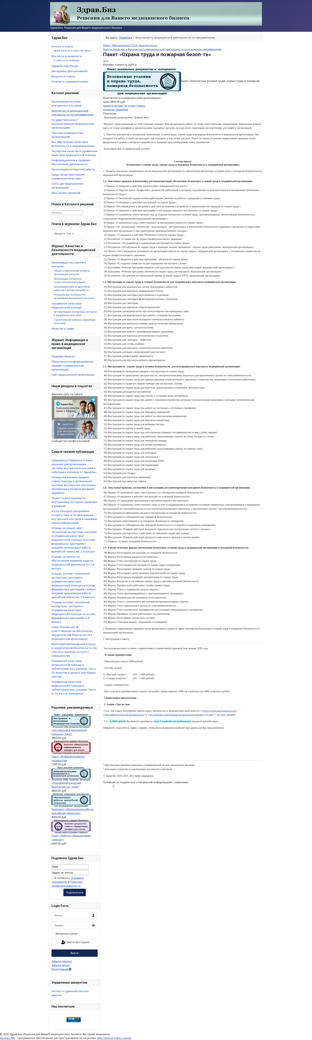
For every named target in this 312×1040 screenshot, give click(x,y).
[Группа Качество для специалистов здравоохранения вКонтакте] (75, 429)
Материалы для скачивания (69, 71)
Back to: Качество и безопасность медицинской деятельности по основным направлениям (162, 49)
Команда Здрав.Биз (115, 109)
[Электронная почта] (107, 61)
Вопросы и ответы (63, 76)
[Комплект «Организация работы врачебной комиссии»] (71, 800)
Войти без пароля (77, 942)
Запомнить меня (66, 933)
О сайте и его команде (66, 60)
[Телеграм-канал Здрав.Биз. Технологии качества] (75, 408)
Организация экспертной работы (73, 169)
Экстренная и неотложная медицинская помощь (175, 714)
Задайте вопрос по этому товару (124, 105)
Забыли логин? (61, 965)
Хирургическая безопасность (219, 710)
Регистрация (60, 969)
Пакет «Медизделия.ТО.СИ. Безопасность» (130, 45)
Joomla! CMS (7, 1038)
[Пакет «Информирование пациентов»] (71, 747)
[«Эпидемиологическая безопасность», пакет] (71, 773)
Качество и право (63, 328)
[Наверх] (306, 1034)
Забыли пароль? (62, 961)
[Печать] (104, 61)
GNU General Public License (114, 1038)
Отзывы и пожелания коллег (70, 81)
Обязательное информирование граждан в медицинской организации (72, 365)
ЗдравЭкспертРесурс (65, 66)
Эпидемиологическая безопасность (123, 714)
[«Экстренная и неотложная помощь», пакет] (71, 720)
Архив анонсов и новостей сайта (72, 50)
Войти (75, 953)
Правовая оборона (63, 356)
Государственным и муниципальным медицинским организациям (73, 123)
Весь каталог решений (66, 193)
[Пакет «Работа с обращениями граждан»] (71, 826)
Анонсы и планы (62, 46)
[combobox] (69, 233)
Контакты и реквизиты (67, 56)
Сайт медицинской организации (73, 374)
